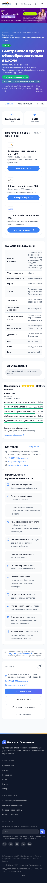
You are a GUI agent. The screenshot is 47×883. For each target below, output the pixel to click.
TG (17, 844)
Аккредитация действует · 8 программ (22, 81)
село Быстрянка (29, 32)
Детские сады (8, 766)
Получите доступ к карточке (20, 654)
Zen (29, 844)
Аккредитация (25, 104)
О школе (9, 104)
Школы (15, 32)
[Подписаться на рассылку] (42, 831)
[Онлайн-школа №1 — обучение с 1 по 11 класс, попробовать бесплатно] (23, 15)
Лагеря (5, 789)
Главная (5, 32)
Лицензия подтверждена (17, 77)
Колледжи (7, 775)
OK (11, 844)
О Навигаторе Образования (14, 801)
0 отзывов (9, 666)
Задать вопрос (24, 699)
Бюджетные (7, 35)
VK (4, 844)
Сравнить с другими (25, 707)
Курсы (5, 784)
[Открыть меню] (42, 4)
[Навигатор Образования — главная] (6, 4)
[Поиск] (16, 4)
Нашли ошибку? (25, 714)
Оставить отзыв (23, 691)
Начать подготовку (22, 230)
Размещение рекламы (12, 810)
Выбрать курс (22, 168)
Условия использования (29, 859)
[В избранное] (39, 666)
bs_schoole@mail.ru (17, 461)
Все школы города (39, 88)
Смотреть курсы (22, 198)
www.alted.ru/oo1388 (18, 465)
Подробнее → (35, 446)
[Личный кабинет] (35, 4)
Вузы (4, 779)
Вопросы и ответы (10, 814)
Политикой (32, 838)
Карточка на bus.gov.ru (13, 435)
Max (23, 844)
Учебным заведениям (12, 805)
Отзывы (40, 104)
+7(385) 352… (18, 458)
